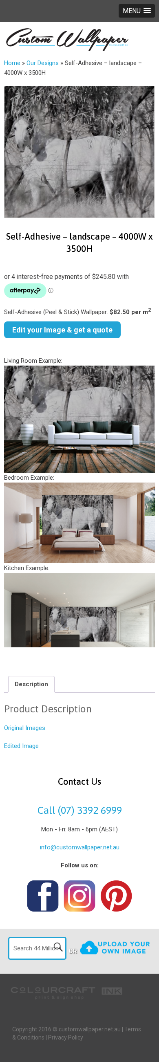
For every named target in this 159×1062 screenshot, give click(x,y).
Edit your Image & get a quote (62, 330)
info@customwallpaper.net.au (79, 847)
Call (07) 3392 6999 (80, 810)
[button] (137, 11)
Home (12, 63)
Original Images (24, 728)
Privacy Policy (65, 1037)
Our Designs (42, 63)
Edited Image (21, 746)
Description (31, 684)
